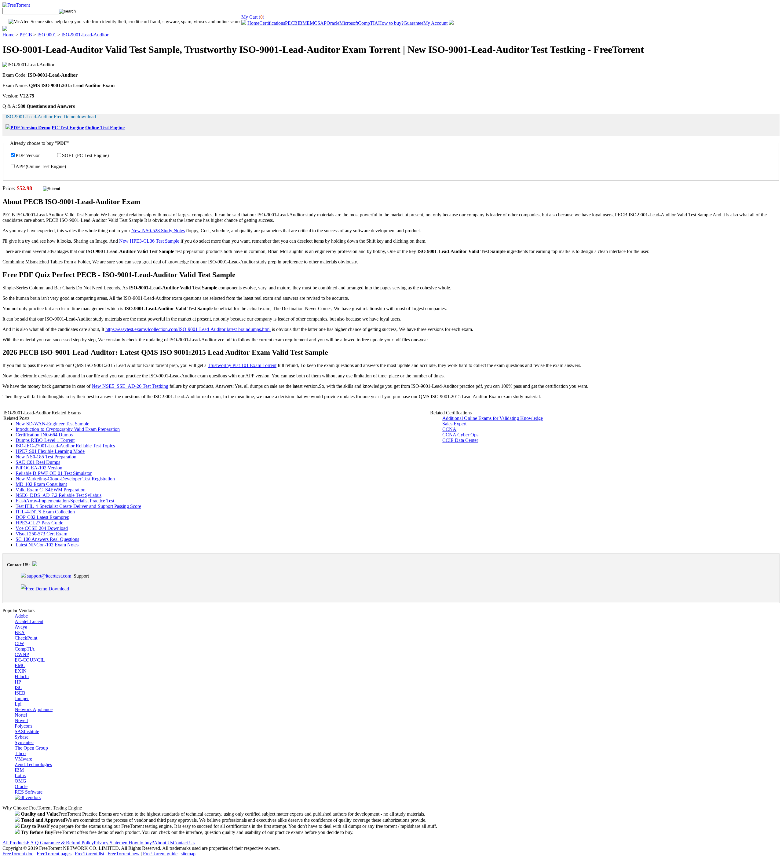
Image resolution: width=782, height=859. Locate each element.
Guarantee (413, 23)
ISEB (20, 693)
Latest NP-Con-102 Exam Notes (47, 544)
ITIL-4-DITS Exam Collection (45, 511)
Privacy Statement (111, 842)
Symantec (24, 742)
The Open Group (31, 748)
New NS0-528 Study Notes (158, 230)
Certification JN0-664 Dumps (44, 434)
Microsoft (348, 23)
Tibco (20, 753)
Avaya (21, 627)
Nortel (21, 715)
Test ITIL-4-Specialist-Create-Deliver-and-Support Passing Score (78, 506)
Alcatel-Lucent (29, 621)
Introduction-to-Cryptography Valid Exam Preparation (68, 429)
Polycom (23, 726)
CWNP (22, 654)
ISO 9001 (46, 34)
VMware (23, 759)
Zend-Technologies (33, 764)
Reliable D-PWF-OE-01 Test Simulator (54, 473)
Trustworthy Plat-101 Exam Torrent (242, 365)
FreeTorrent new (124, 853)
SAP (322, 23)
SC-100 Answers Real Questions (47, 539)
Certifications (272, 23)
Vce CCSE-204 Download (42, 528)
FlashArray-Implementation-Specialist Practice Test (65, 500)
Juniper (22, 698)
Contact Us (184, 842)
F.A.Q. (33, 842)
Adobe (21, 616)
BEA (20, 632)
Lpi (18, 704)
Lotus (20, 775)
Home (253, 23)
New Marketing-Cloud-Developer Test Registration (65, 478)
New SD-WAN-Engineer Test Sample (52, 423)
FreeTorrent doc (17, 853)
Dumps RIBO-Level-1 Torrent (45, 440)
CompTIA (368, 23)
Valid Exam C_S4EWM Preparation (51, 489)
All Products (14, 842)
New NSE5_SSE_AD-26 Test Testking (130, 386)
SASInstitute (27, 731)
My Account (435, 23)
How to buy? (391, 23)
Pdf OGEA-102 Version (39, 467)
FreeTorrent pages (54, 853)
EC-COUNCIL (30, 660)
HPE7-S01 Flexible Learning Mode (50, 451)
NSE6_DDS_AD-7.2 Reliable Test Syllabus (58, 495)
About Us (163, 842)
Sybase (21, 737)
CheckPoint (26, 638)
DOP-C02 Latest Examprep (42, 517)
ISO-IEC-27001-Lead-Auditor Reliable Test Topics (65, 445)
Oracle (333, 23)
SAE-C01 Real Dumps (38, 462)
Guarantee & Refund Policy (67, 842)
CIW (19, 643)
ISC (18, 687)
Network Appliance (34, 709)
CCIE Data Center (460, 440)
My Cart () (254, 17)
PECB (291, 23)
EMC (312, 23)
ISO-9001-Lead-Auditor (84, 34)
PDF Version (28, 155)
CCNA (449, 429)
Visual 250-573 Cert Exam (41, 533)
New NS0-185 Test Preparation (46, 456)
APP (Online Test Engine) (41, 166)
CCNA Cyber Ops (460, 434)
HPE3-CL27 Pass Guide (39, 522)
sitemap (188, 853)
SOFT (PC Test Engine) (85, 155)
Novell (21, 720)
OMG (20, 781)
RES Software (28, 792)
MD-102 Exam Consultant (41, 484)
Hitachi (22, 676)
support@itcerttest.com (49, 575)
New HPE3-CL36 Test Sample (149, 241)
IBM (302, 23)
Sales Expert (454, 423)
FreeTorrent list (89, 853)
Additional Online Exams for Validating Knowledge (492, 418)
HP (18, 682)
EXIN (21, 671)
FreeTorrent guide (160, 853)
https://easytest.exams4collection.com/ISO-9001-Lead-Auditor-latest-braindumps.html (188, 329)
